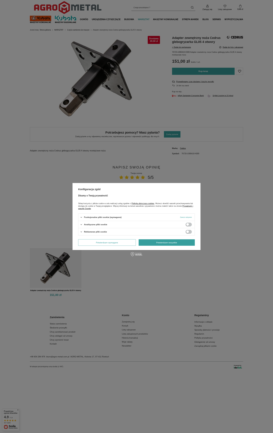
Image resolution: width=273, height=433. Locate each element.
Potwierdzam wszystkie (166, 242)
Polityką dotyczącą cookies (143, 203)
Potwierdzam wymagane (107, 242)
